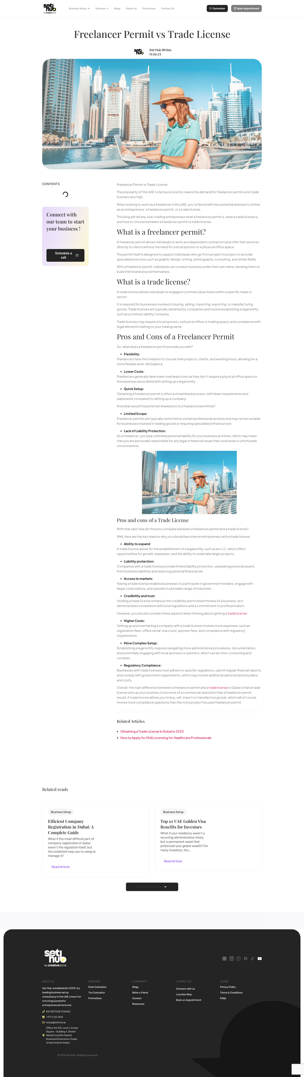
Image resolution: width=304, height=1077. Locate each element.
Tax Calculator (96, 992)
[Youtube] (260, 958)
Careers (136, 998)
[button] (61, 811)
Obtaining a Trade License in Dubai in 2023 (152, 731)
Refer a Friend (140, 992)
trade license (237, 613)
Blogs (135, 986)
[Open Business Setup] (88, 8)
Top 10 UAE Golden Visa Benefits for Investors (183, 824)
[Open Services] (107, 8)
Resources (138, 1003)
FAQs (223, 998)
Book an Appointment (188, 999)
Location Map (184, 994)
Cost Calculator (97, 986)
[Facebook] (245, 958)
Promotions (95, 998)
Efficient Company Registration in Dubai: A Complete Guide (71, 826)
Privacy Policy (228, 986)
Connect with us (185, 988)
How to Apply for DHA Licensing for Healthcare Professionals (165, 738)
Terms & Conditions (231, 992)
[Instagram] (238, 958)
